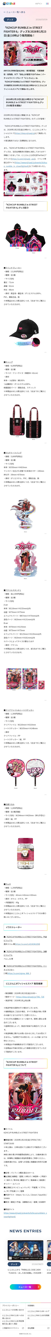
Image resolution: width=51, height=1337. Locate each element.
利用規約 (31, 1305)
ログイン (38, 3)
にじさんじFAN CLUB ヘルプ (38, 1311)
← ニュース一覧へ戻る (14, 12)
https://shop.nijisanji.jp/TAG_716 (30, 996)
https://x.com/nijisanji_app (23, 158)
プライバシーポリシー (10, 1305)
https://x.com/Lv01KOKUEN (27, 944)
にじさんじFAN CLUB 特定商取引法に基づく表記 (13, 1322)
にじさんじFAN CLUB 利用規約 (38, 1316)
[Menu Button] (47, 4)
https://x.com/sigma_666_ (19, 973)
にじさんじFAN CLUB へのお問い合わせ (13, 1316)
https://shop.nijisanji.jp (25, 133)
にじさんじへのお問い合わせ (13, 1309)
